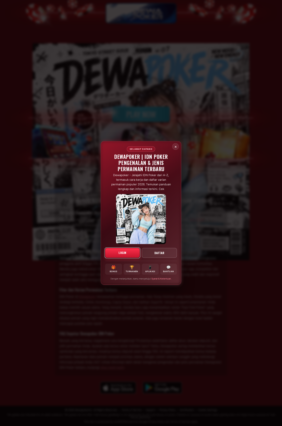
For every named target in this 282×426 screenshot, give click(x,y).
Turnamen (132, 269)
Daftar (159, 252)
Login (122, 252)
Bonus (113, 269)
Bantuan (168, 269)
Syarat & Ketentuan (161, 278)
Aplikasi (150, 269)
